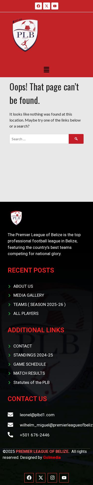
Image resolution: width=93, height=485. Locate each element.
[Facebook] (29, 478)
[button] (46, 70)
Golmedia (52, 457)
